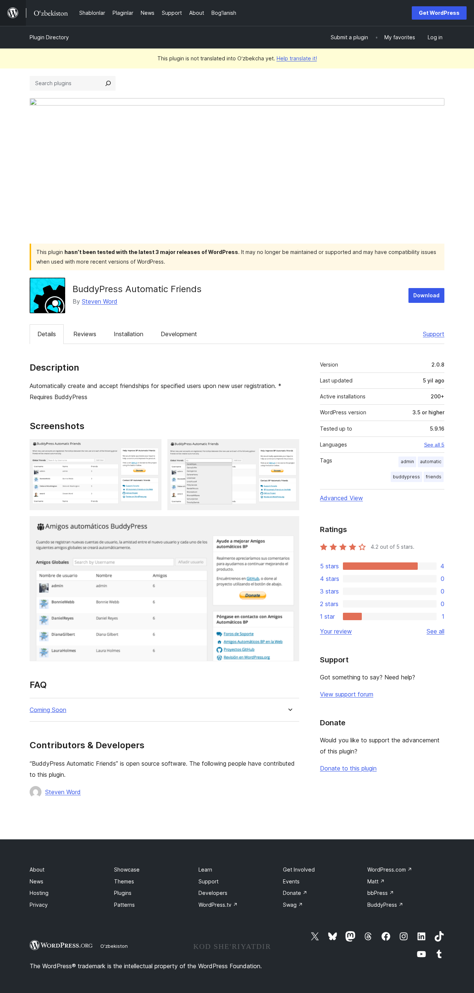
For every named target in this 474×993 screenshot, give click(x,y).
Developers (212, 893)
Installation (128, 334)
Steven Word (99, 301)
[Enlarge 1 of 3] (151, 449)
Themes (124, 881)
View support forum (346, 694)
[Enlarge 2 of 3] (289, 449)
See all (435, 631)
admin (407, 461)
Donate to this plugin (348, 768)
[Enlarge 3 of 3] (289, 526)
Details (46, 334)
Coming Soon (48, 709)
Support (433, 334)
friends (433, 476)
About (37, 869)
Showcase (127, 869)
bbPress (380, 893)
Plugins (122, 893)
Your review (336, 631)
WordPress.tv (218, 905)
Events (291, 881)
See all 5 (434, 445)
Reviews (84, 334)
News (36, 881)
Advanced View (341, 498)
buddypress (406, 476)
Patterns (124, 905)
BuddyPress (385, 905)
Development (179, 334)
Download (426, 295)
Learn (205, 869)
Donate (295, 893)
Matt (376, 881)
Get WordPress (439, 13)
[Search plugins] (108, 83)
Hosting (39, 893)
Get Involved (299, 869)
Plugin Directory (49, 37)
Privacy (39, 905)
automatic (430, 461)
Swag (293, 905)
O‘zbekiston (114, 946)
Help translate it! (297, 58)
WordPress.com (389, 869)
